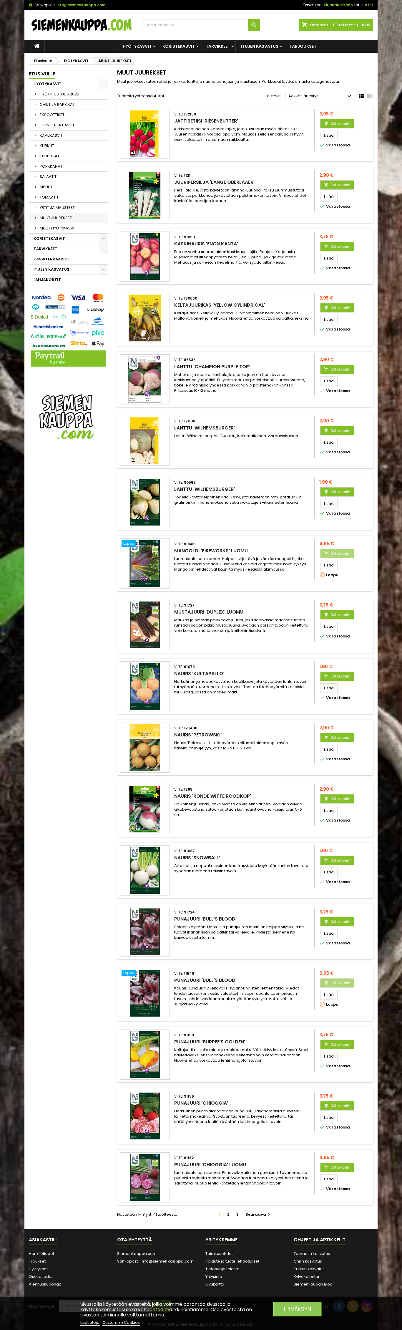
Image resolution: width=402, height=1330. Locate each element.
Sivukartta (214, 1284)
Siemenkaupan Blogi (313, 1284)
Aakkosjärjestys (320, 96)
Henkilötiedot (41, 1253)
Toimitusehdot (219, 1253)
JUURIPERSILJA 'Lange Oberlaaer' (214, 182)
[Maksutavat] (68, 330)
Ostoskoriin (337, 123)
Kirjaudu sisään (338, 4)
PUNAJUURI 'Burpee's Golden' (209, 1041)
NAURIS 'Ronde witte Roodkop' (212, 796)
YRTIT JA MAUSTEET (57, 207)
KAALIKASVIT (51, 135)
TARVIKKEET (218, 46)
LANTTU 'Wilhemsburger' (204, 427)
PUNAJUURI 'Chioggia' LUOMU (210, 1164)
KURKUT (47, 145)
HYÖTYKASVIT (137, 46)
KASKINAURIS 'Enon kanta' (206, 243)
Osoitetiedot (41, 1276)
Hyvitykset (38, 1269)
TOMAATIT (49, 197)
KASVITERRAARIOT (52, 259)
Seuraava (258, 1214)
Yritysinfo (213, 1276)
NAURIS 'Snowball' (197, 857)
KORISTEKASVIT (178, 46)
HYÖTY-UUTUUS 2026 (59, 94)
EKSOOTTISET (52, 115)
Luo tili (367, 4)
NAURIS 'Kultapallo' (199, 673)
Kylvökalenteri (307, 1276)
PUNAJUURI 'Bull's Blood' (205, 919)
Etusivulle (42, 73)
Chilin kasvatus (308, 1261)
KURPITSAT (49, 156)
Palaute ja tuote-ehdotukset (232, 1261)
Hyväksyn (297, 1309)
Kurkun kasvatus (309, 1269)
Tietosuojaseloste (222, 1269)
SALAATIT (48, 176)
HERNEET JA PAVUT (57, 125)
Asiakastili (43, 1239)
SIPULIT (46, 187)
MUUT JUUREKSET (56, 218)
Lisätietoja (90, 1322)
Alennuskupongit (45, 1284)
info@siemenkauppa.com (81, 4)
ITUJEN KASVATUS (259, 46)
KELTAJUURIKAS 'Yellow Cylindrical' (219, 305)
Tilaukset (37, 1261)
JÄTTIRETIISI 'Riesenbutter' (206, 121)
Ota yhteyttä (134, 1239)
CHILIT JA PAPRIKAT (57, 104)
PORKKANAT (51, 166)
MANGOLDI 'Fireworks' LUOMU (211, 550)
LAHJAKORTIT (47, 279)
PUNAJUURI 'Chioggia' (201, 1103)
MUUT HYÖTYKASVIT (58, 228)
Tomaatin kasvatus (312, 1253)
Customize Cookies (121, 1322)
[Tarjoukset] (68, 416)
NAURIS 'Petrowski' (198, 734)
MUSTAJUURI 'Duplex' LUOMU (208, 612)
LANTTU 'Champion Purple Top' (212, 366)
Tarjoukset (302, 46)
